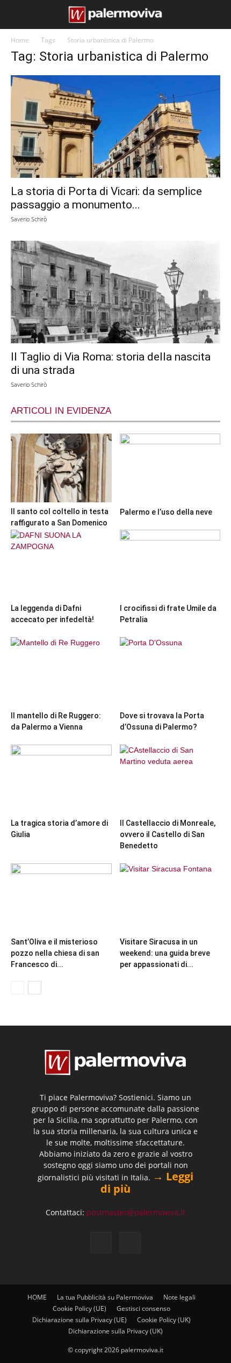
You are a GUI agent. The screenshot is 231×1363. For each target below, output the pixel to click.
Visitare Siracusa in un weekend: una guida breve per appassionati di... (165, 953)
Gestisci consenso (143, 1308)
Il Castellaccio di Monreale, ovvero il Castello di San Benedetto (167, 834)
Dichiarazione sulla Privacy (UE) (79, 1319)
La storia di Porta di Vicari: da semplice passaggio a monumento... (106, 198)
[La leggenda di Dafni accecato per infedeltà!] (61, 564)
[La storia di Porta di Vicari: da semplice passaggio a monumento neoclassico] (115, 126)
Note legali (179, 1297)
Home (20, 40)
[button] (17, 14)
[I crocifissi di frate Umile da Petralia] (170, 564)
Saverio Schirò (29, 219)
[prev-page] (17, 987)
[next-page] (34, 987)
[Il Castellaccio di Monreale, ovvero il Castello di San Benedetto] (170, 779)
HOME (37, 1297)
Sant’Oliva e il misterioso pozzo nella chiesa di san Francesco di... (55, 953)
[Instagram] (130, 1242)
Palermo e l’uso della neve (166, 512)
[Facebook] (101, 1242)
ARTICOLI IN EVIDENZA (61, 411)
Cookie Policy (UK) (164, 1319)
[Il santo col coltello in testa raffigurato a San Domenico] (61, 468)
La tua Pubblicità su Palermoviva (105, 1297)
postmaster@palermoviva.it (135, 1212)
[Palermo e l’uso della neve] (170, 468)
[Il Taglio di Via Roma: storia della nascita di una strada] (115, 292)
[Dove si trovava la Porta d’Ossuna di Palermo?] (170, 671)
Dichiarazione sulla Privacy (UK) (115, 1331)
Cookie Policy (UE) (79, 1308)
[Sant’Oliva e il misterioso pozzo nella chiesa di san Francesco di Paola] (61, 898)
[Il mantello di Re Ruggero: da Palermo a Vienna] (61, 671)
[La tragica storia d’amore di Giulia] (61, 779)
